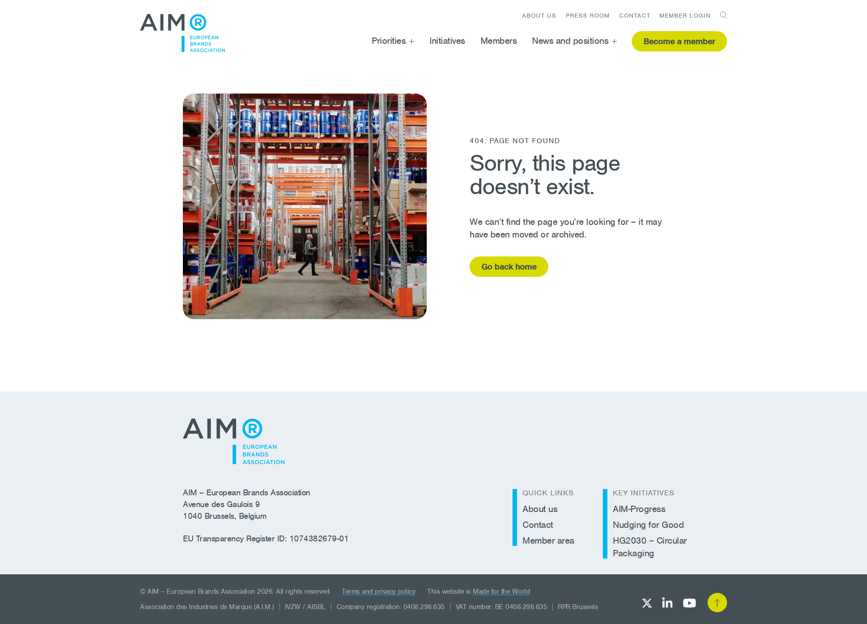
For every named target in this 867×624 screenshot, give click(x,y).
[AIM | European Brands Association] (233, 441)
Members (498, 41)
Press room (588, 15)
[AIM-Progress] (182, 32)
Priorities (389, 41)
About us (539, 15)
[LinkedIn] (667, 602)
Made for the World (501, 591)
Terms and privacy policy (378, 591)
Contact (634, 15)
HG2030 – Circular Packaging (650, 547)
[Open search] (720, 14)
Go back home (508, 266)
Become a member (679, 41)
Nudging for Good (648, 525)
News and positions (570, 41)
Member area (548, 540)
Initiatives (447, 41)
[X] (647, 603)
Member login (685, 15)
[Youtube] (689, 603)
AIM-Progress (639, 509)
